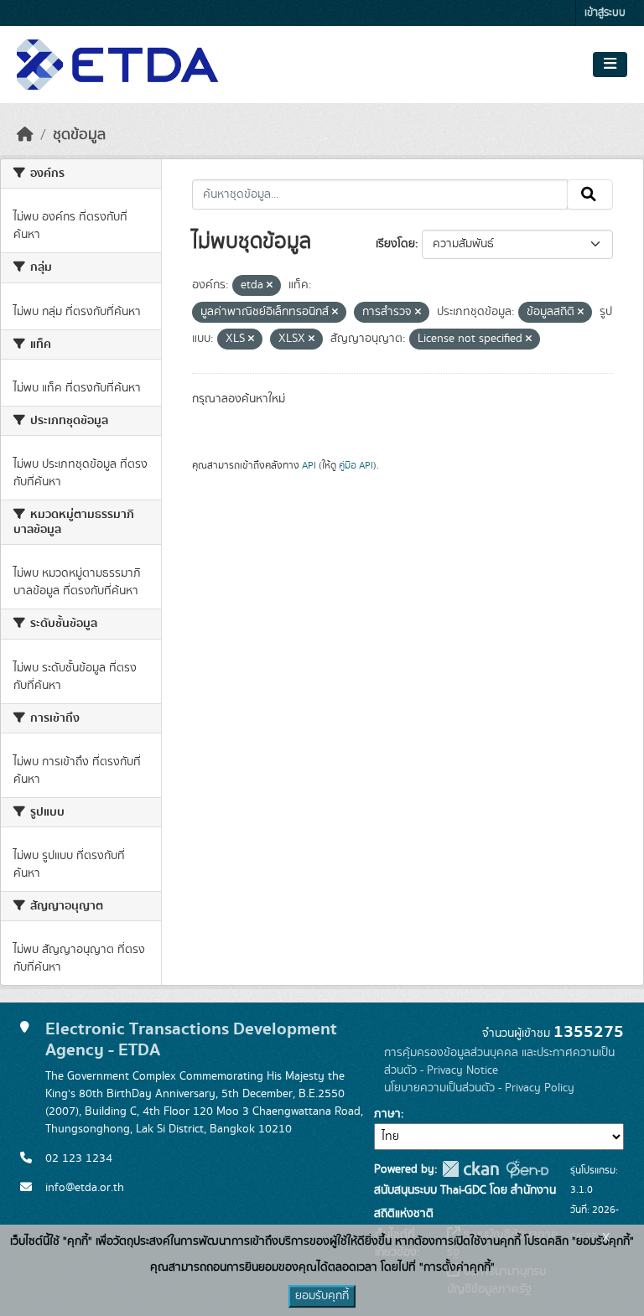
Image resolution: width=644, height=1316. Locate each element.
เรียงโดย (395, 244)
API (309, 465)
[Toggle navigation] (610, 64)
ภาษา (387, 1114)
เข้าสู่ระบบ (605, 13)
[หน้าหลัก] (25, 135)
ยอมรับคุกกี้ (322, 1296)
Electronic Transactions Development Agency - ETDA (191, 1039)
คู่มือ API (356, 465)
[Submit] (590, 194)
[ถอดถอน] (270, 286)
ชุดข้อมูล (79, 135)
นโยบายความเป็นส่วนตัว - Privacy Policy (479, 1088)
